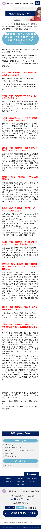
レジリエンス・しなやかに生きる (17, 450)
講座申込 (20, 478)
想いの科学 (9, 456)
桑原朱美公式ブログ (20, 433)
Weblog (7, 445)
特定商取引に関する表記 (9, 522)
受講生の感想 (20, 481)
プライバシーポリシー (23, 522)
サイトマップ (34, 522)
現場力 (7, 453)
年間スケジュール (32, 478)
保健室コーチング (11, 447)
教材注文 (8, 481)
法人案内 (32, 481)
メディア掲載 (20, 484)
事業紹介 (8, 478)
